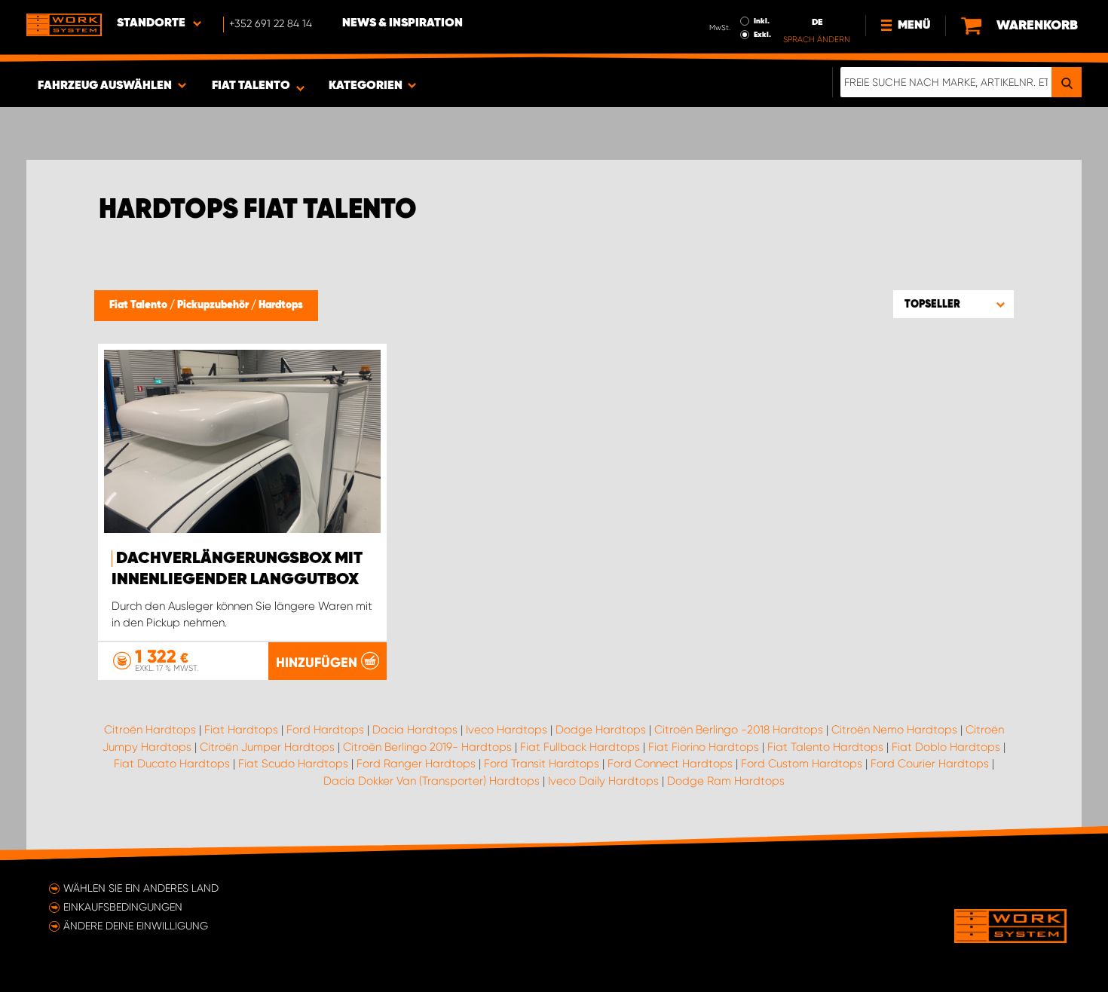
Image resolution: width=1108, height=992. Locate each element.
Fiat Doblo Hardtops (946, 747)
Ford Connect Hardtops (670, 763)
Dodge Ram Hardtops (726, 781)
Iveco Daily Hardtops (603, 781)
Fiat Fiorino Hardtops (703, 747)
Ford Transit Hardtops (541, 763)
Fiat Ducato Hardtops (172, 763)
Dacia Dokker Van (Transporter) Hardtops (431, 781)
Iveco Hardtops (506, 729)
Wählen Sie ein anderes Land (141, 888)
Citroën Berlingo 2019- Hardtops (427, 747)
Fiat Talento (139, 305)
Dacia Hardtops (415, 729)
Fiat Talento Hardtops (825, 747)
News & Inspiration (402, 23)
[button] (953, 303)
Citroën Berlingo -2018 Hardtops (738, 729)
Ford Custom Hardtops (801, 763)
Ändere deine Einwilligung (135, 926)
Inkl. (762, 21)
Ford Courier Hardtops (930, 763)
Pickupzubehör (214, 305)
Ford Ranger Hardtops (416, 763)
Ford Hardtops (325, 729)
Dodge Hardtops (601, 729)
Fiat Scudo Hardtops (293, 763)
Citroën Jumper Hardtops (267, 747)
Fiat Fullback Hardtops (580, 747)
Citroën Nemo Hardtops (894, 729)
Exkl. (762, 34)
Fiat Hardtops (241, 729)
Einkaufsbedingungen (122, 907)
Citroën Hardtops (150, 729)
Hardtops (281, 305)
